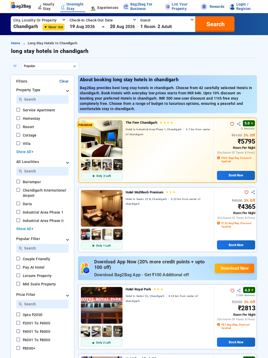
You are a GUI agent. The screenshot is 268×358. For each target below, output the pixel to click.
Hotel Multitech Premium (151, 192)
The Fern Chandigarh (149, 122)
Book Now (236, 175)
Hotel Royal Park (144, 289)
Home (15, 43)
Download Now (235, 268)
